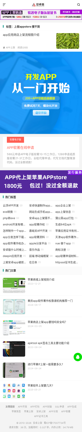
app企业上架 (65, 205)
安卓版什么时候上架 (15, 249)
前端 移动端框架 (41, 256)
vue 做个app (65, 243)
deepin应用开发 (14, 256)
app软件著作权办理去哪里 (15, 243)
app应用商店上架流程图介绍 (21, 35)
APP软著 (65, 411)
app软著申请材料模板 (67, 256)
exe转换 (9, 211)
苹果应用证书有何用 (67, 230)
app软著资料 (39, 237)
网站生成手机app (41, 211)
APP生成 (71, 406)
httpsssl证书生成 (67, 262)
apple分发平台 (40, 243)
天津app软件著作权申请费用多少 (67, 237)
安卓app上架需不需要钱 (41, 218)
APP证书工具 (41, 416)
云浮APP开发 (13, 205)
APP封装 (47, 406)
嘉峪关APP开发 (40, 230)
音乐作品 (36, 249)
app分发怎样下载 (15, 237)
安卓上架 (41, 4)
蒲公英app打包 (66, 218)
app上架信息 (65, 211)
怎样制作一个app (15, 230)
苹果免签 (16, 411)
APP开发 (22, 406)
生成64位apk (65, 224)
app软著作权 (39, 224)
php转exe (11, 218)
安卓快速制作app (41, 205)
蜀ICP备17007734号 (55, 422)
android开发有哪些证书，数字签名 (15, 224)
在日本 (35, 262)
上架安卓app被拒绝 (15, 262)
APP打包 (34, 406)
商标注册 (62, 249)
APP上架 (9, 47)
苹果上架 (28, 411)
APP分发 (53, 411)
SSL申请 (59, 406)
